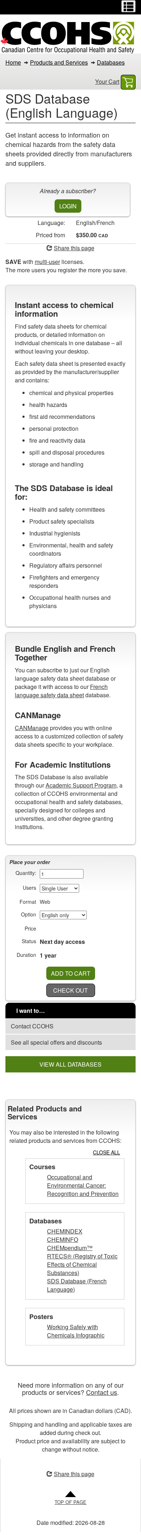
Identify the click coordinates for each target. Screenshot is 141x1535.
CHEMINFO (62, 1239)
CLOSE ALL (106, 1152)
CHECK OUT (70, 990)
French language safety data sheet (61, 690)
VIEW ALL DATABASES (70, 1064)
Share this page (74, 248)
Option (28, 914)
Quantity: (26, 872)
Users (29, 887)
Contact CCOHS (32, 1026)
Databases (111, 62)
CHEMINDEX (64, 1231)
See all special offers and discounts (56, 1042)
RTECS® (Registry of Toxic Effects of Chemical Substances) (82, 1264)
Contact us (101, 1392)
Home (13, 62)
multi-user (47, 261)
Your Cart (107, 81)
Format (28, 901)
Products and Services (59, 62)
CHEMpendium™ (70, 1248)
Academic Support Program (81, 785)
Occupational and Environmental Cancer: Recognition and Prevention (83, 1185)
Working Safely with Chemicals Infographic (75, 1331)
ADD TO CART (70, 973)
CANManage (31, 728)
